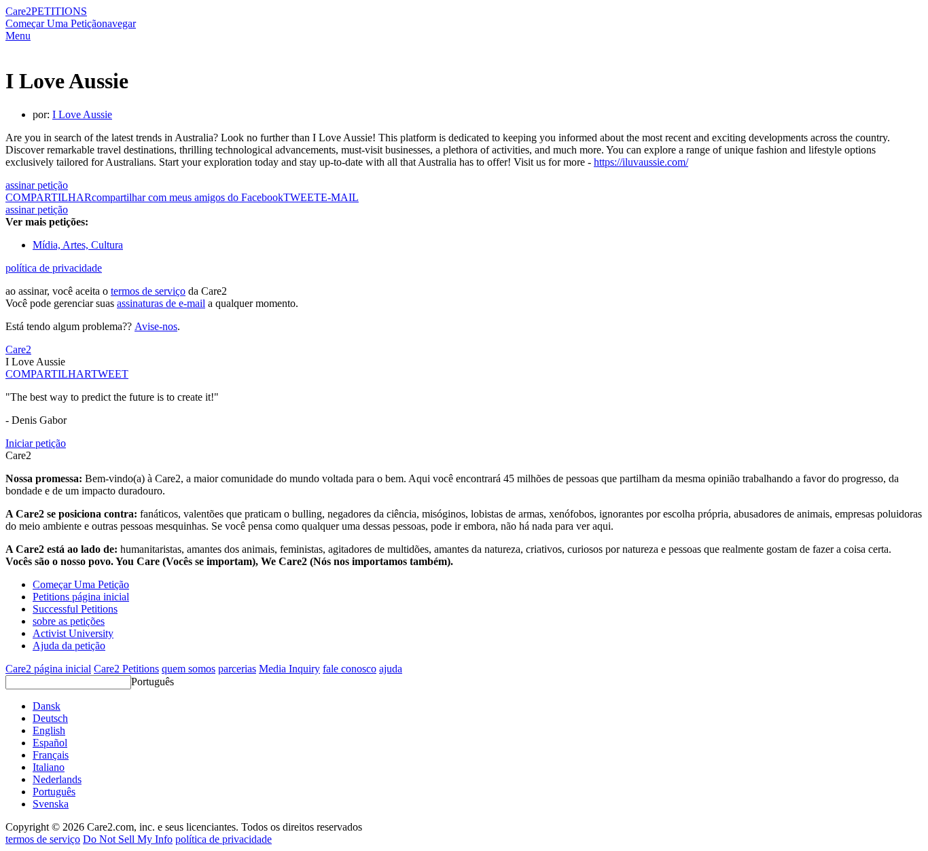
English (49, 730)
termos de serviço (148, 291)
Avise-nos (156, 326)
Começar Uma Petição (53, 23)
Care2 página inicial (48, 668)
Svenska (51, 804)
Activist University (73, 633)
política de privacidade (53, 268)
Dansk (46, 706)
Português (152, 681)
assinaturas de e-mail (161, 303)
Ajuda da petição (69, 645)
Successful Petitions (75, 609)
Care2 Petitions (126, 668)
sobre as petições (69, 621)
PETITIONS (59, 11)
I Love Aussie (82, 114)
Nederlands (57, 779)
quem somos (188, 668)
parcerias (237, 668)
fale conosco (349, 668)
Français (51, 755)
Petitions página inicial (81, 596)
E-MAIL (340, 197)
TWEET (302, 197)
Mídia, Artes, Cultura (78, 245)
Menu (18, 35)
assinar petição (36, 185)
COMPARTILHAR (48, 374)
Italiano (49, 767)
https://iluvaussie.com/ (641, 162)
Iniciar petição (35, 443)
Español (50, 742)
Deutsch (50, 718)
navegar (119, 23)
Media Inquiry (289, 668)
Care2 (18, 11)
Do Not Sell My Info (128, 839)
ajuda (390, 668)
